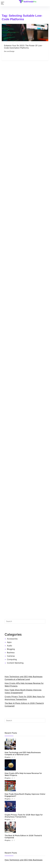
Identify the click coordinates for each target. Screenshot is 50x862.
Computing (12, 659)
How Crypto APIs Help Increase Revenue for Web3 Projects (23, 774)
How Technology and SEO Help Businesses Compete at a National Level (23, 753)
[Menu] (2, 3)
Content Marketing (15, 663)
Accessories (12, 639)
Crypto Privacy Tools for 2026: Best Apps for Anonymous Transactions (24, 816)
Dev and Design (9, 51)
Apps (9, 642)
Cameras (11, 656)
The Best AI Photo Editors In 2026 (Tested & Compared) (23, 836)
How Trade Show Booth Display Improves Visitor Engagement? (25, 795)
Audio (9, 645)
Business (11, 652)
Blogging (11, 649)
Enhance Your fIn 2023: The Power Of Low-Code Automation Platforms (23, 46)
